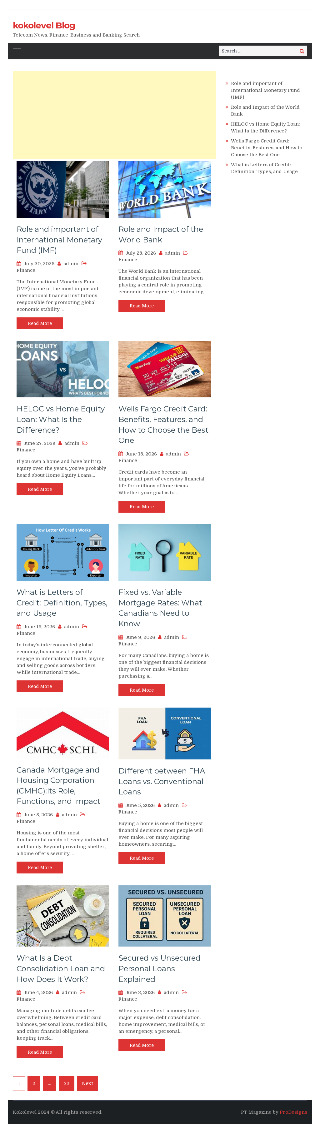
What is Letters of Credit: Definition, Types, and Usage (62, 603)
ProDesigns (293, 1112)
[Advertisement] (114, 115)
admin (70, 263)
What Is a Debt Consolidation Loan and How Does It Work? (61, 968)
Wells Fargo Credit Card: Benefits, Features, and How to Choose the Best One (266, 147)
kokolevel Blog (44, 25)
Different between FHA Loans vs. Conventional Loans (161, 781)
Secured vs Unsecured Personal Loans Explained (159, 968)
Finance (26, 270)
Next (87, 1083)
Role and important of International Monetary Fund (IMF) (59, 240)
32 (66, 1083)
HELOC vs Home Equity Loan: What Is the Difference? (61, 419)
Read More (40, 323)
